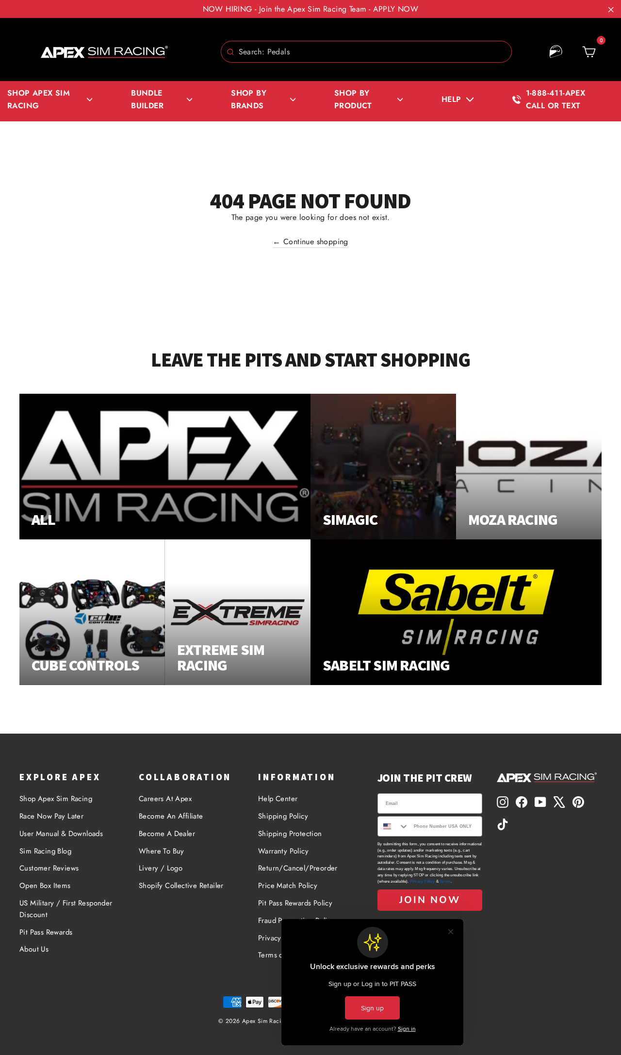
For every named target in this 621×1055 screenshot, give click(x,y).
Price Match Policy (287, 885)
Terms (445, 881)
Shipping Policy (283, 816)
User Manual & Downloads (61, 833)
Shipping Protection (290, 833)
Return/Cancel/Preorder (298, 868)
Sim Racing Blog (45, 851)
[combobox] (366, 52)
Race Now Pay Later (51, 816)
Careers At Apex (165, 798)
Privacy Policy (422, 881)
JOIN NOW (429, 899)
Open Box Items (45, 885)
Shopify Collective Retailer (181, 885)
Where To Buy (161, 851)
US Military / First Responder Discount (66, 909)
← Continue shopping (310, 241)
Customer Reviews (49, 868)
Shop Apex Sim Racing (55, 798)
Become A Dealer (167, 833)
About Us (34, 949)
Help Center (277, 798)
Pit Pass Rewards (45, 932)
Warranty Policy (283, 851)
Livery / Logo (160, 868)
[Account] (556, 52)
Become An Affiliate (171, 816)
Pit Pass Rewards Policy (295, 903)
